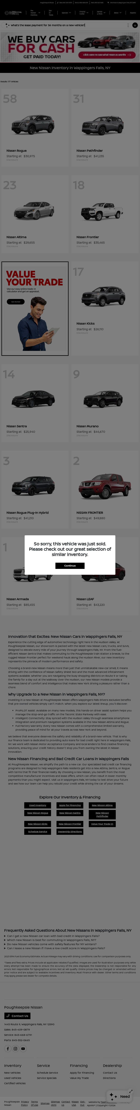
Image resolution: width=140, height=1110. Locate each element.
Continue (70, 565)
